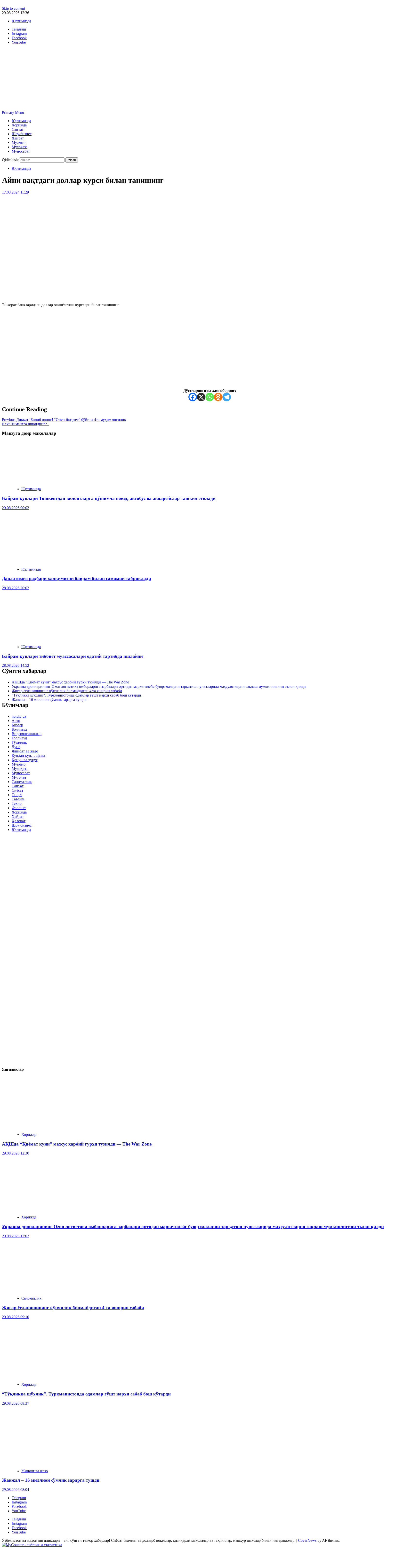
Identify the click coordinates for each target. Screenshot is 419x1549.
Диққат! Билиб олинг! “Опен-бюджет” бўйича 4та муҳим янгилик (64, 420)
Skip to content (13, 8)
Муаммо (18, 142)
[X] (201, 397)
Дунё (16, 747)
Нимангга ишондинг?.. (25, 424)
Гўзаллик (19, 742)
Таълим (18, 799)
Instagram (19, 1502)
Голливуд (19, 738)
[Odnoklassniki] (218, 397)
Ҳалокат (18, 821)
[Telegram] (226, 397)
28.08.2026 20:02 (15, 588)
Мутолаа (19, 777)
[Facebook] (192, 397)
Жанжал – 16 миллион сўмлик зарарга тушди (49, 699)
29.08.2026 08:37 (15, 1403)
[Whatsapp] (209, 397)
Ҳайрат (18, 138)
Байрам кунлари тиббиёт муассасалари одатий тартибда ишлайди (73, 656)
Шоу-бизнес (22, 134)
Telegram (19, 1498)
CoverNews (307, 1540)
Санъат (18, 129)
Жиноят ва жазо (25, 751)
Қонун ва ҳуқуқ (25, 760)
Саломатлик (22, 782)
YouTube (19, 1511)
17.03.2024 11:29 (15, 192)
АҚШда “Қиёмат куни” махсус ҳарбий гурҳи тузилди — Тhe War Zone (71, 682)
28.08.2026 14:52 (15, 665)
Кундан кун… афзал (28, 755)
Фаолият (19, 808)
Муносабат (21, 151)
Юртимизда (21, 21)
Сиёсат (17, 790)
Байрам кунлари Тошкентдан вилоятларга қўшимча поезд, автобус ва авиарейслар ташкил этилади (109, 498)
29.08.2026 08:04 (15, 1489)
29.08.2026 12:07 (15, 1236)
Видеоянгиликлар (26, 734)
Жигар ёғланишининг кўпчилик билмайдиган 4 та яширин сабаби (67, 691)
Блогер (17, 725)
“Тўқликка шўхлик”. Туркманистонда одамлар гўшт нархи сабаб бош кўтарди (76, 695)
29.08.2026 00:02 (15, 508)
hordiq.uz (19, 716)
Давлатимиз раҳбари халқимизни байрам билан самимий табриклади (76, 578)
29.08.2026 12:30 (15, 1153)
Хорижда (19, 125)
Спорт (17, 795)
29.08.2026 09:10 (15, 1317)
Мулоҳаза (19, 147)
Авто (16, 721)
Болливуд (19, 729)
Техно (17, 803)
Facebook (19, 1506)
